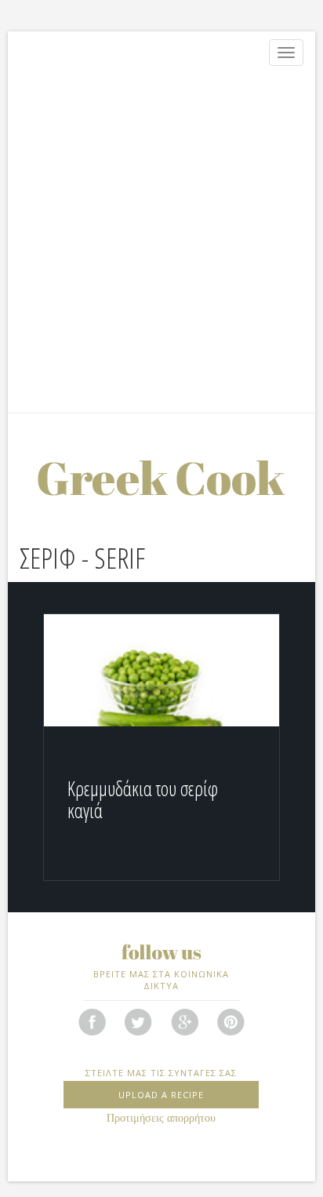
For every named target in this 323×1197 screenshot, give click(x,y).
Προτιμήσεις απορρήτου (161, 1118)
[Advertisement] (161, 243)
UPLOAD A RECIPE (161, 1095)
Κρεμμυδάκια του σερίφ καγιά (142, 799)
